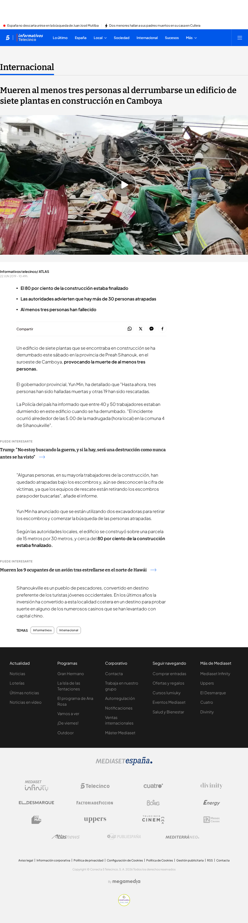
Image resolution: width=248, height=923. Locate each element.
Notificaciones (118, 707)
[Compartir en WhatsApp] (129, 328)
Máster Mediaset (120, 732)
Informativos (42, 630)
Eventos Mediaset (169, 702)
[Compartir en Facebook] (162, 328)
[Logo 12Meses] (211, 819)
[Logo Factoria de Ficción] (95, 803)
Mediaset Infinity (215, 673)
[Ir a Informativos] (29, 38)
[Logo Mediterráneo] (182, 837)
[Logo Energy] (211, 803)
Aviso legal (25, 860)
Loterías (17, 683)
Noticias (17, 673)
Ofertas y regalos (168, 683)
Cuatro (206, 702)
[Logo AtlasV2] (66, 836)
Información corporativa (53, 860)
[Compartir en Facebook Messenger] (151, 328)
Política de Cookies (159, 860)
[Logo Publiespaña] (124, 837)
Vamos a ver (68, 713)
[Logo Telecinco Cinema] (153, 819)
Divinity (207, 711)
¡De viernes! (67, 723)
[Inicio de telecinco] (7, 37)
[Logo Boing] (153, 803)
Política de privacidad (88, 860)
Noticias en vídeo (26, 702)
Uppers (207, 683)
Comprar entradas (169, 673)
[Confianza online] (124, 904)
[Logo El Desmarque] (36, 802)
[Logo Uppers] (95, 820)
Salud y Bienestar (168, 711)
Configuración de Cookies (125, 860)
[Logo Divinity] (212, 786)
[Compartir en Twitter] (140, 328)
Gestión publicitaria (190, 860)
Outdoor (65, 732)
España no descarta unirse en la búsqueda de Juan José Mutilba (53, 26)
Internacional (27, 67)
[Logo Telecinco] (94, 786)
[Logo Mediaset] (124, 763)
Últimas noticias (24, 692)
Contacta (114, 673)
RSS (210, 860)
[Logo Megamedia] (126, 881)
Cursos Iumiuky (167, 692)
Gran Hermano (70, 673)
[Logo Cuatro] (153, 786)
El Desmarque (213, 692)
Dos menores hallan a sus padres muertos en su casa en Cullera (154, 26)
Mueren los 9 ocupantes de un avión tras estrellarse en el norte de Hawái (73, 570)
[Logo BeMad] (36, 820)
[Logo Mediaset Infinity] (36, 786)
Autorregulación (120, 698)
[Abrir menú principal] (239, 37)
